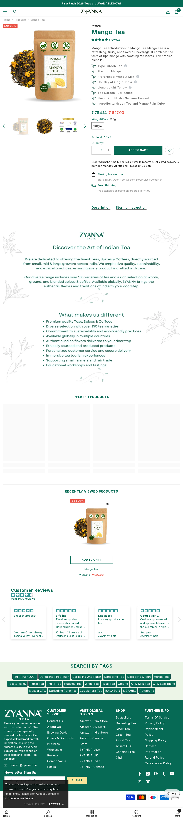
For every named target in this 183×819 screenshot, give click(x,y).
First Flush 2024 (24, 676)
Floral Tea (36, 683)
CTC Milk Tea (140, 683)
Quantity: (98, 143)
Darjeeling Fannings (63, 690)
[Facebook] (139, 773)
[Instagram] (147, 773)
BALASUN (112, 690)
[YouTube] (172, 773)
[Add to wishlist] (169, 150)
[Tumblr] (163, 773)
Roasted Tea (72, 683)
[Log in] (168, 12)
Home (6, 19)
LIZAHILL (129, 690)
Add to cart (138, 150)
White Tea (92, 683)
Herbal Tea (162, 676)
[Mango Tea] (91, 526)
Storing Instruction (131, 207)
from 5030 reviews (23, 598)
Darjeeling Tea (114, 676)
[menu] (5, 11)
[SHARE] (177, 150)
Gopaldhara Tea (91, 690)
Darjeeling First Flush (54, 676)
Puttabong (146, 690)
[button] (3, 126)
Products (20, 19)
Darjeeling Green (139, 676)
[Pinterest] (155, 773)
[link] (91, 266)
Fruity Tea (54, 683)
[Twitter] (139, 781)
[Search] (15, 11)
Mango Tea (92, 569)
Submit (77, 780)
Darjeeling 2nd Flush (86, 676)
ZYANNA (96, 26)
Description (101, 207)
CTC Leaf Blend (164, 683)
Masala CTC (37, 690)
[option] (44, 66)
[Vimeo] (147, 781)
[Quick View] (108, 504)
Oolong (123, 683)
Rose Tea (108, 683)
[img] (93, 595)
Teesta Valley (17, 683)
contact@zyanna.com (24, 765)
